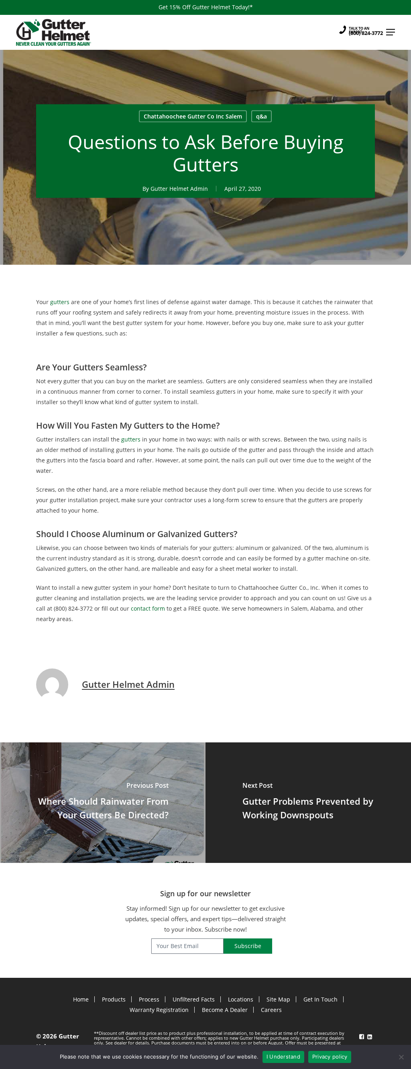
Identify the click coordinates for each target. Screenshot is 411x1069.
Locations (240, 999)
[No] (401, 1057)
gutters (59, 302)
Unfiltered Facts (194, 999)
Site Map (278, 999)
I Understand (283, 1056)
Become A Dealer (225, 1010)
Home (81, 999)
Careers (271, 1010)
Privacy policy (330, 1056)
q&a (261, 116)
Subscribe (247, 946)
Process (149, 999)
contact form (148, 608)
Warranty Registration (159, 1010)
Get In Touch (320, 999)
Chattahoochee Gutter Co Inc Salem (193, 116)
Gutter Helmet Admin (179, 188)
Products (114, 999)
